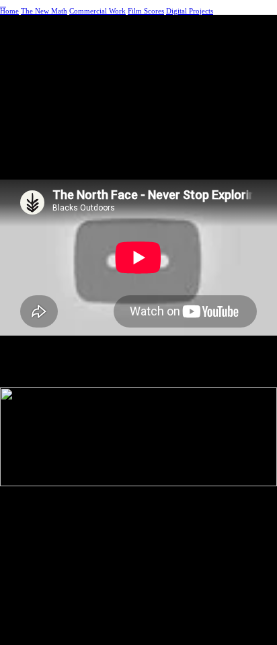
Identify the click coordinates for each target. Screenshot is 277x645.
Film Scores (146, 11)
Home (9, 11)
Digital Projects (189, 11)
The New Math (44, 11)
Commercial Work (97, 11)
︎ (3, 3)
